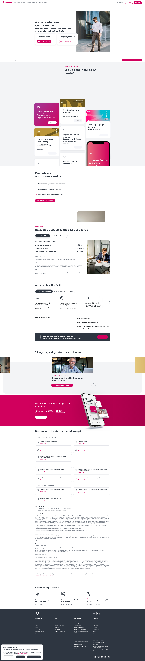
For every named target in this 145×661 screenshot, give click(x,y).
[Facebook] (95, 657)
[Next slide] (96, 384)
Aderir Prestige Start (43, 41)
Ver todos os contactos (93, 604)
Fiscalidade (95, 644)
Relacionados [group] (53, 60)
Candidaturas (96, 635)
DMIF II (75, 648)
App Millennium (96, 625)
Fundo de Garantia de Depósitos (80, 646)
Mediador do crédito (78, 644)
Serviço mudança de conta (98, 642)
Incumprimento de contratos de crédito (82, 636)
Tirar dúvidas (38, 604)
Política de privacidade (78, 623)
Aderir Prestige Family (65, 41)
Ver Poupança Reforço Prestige (61, 385)
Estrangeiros (37, 633)
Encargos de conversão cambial (99, 640)
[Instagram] (98, 657)
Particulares (5, 7)
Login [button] (130, 2)
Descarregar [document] (43, 443)
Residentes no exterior (39, 631)
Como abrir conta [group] (44, 60)
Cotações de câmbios (97, 638)
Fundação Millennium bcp (59, 631)
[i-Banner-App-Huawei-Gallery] (60, 411)
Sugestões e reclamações (79, 627)
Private (36, 625)
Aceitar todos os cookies (34, 656)
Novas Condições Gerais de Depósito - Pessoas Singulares (101, 647)
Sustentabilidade (57, 633)
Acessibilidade (57, 635)
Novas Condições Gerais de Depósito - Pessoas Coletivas (101, 650)
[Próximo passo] (108, 302)
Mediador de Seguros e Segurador (44, 575)
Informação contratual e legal (80, 629)
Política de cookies (78, 625)
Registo (94, 620)
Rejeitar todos (20, 656)
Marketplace (57, 629)
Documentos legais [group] (62, 60)
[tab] (42, 235)
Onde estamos (96, 629)
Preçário (75, 620)
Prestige (37, 623)
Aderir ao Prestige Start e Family (130, 60)
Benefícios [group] (27, 60)
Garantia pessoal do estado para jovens (82, 639)
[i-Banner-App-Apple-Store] (39, 411)
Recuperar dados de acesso (98, 623)
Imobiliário (56, 627)
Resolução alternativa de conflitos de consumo (81, 642)
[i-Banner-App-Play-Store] (49, 411)
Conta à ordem (15, 7)
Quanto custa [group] (35, 60)
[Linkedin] (102, 657)
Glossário (95, 633)
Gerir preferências (8, 656)
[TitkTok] (105, 657)
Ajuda (94, 631)
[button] (7, 2)
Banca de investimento (59, 625)
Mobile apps (56, 620)
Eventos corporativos (78, 634)
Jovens (36, 627)
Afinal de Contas (43, 2)
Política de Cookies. (23, 653)
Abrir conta (137, 2)
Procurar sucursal (65, 604)
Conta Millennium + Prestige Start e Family (13, 60)
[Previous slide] (92, 384)
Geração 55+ (37, 629)
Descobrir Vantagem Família (44, 200)
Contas (10, 7)
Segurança (56, 623)
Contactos (95, 627)
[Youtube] (109, 657)
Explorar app (40, 417)
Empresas (37, 635)
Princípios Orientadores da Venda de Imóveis (81, 632)
